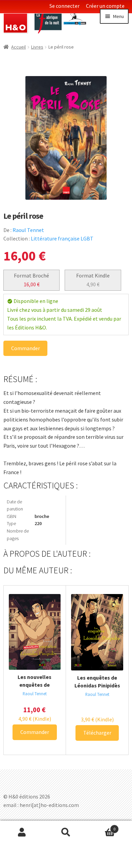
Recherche (66, 832)
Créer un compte (105, 5)
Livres (37, 47)
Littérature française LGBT (62, 238)
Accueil (18, 47)
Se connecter (64, 5)
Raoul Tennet (28, 230)
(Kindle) (34, 718)
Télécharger (97, 732)
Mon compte (22, 832)
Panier (101, 826)
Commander (25, 348)
